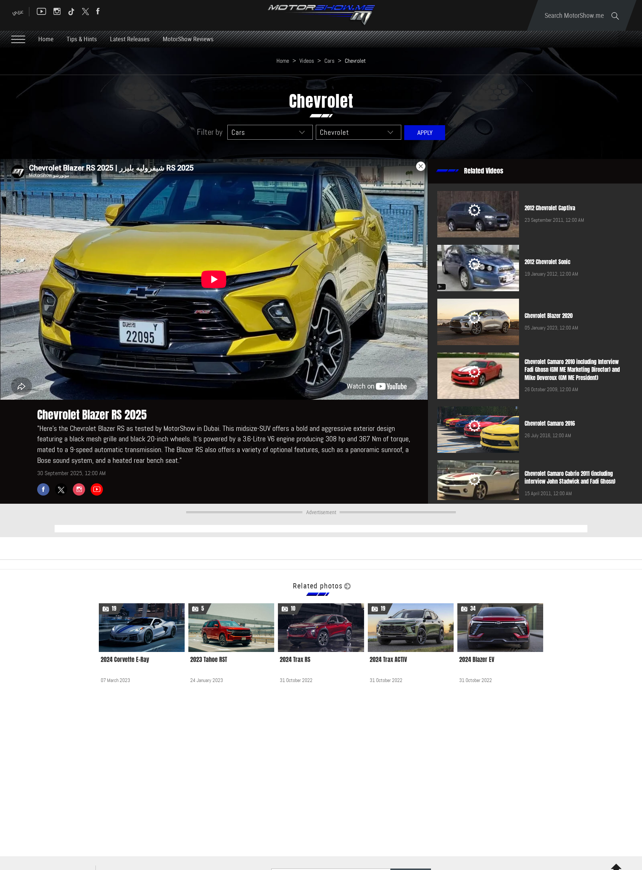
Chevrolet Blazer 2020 (549, 316)
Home (46, 39)
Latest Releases (130, 39)
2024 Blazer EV (477, 659)
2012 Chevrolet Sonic (547, 262)
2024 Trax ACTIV (388, 659)
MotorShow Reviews (188, 39)
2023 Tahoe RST (208, 659)
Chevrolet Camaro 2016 (550, 423)
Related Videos (483, 171)
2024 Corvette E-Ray (125, 659)
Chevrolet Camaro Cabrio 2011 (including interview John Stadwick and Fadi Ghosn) (570, 478)
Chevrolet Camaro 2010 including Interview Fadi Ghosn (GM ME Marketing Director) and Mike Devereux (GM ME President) (572, 370)
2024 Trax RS (295, 659)
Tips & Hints (82, 39)
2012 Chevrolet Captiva (550, 208)
